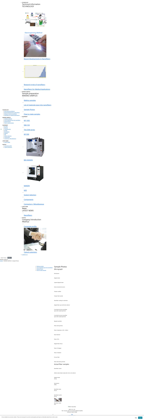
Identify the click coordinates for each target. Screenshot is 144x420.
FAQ (72, 414)
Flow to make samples (9, 123)
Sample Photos (7, 121)
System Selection (7, 136)
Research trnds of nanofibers (10, 114)
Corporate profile (8, 146)
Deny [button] (136, 417)
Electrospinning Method (9, 111)
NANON (6, 133)
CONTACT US (25, 254)
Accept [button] (140, 417)
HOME (1, 261)
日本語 (9, 257)
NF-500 (5, 130)
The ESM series (7, 129)
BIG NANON (6, 132)
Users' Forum (3, 257)
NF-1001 (6, 126)
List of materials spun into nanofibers (12, 120)
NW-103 (6, 128)
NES (5, 134)
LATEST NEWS (7, 142)
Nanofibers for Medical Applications (12, 115)
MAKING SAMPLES (8, 119)
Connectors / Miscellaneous (10, 138)
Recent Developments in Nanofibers (12, 112)
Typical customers (8, 147)
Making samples (40, 266)
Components (7, 137)
